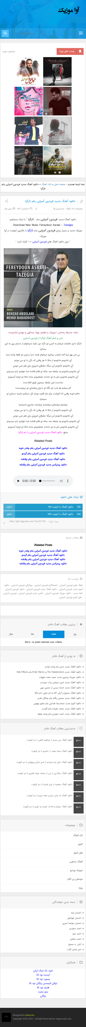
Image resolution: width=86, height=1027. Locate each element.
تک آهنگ (46, 184)
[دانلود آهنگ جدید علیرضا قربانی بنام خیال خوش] (28, 71)
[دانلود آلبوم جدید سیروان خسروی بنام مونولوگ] (57, 71)
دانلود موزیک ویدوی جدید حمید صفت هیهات (60, 677)
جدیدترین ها (58, 208)
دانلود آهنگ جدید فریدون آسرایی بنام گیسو (43, 454)
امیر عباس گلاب (74, 950)
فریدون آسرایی (39, 242)
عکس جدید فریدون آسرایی (31, 593)
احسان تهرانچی (74, 918)
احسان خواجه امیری (71, 923)
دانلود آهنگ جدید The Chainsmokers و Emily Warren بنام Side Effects (49, 672)
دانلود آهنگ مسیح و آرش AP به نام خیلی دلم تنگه (58, 693)
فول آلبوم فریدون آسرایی (70, 597)
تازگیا (30, 230)
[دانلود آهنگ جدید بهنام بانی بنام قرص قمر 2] (57, 160)
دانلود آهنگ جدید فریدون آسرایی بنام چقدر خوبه (43, 448)
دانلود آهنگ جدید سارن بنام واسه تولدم (63, 667)
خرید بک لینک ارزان (43, 971)
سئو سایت (43, 992)
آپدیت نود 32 (43, 975)
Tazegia (68, 225)
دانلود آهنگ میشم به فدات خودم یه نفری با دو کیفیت (48, 807)
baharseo (29, 1015)
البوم (80, 844)
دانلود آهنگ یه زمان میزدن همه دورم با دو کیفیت (50, 796)
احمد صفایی (75, 939)
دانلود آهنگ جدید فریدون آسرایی (42, 589)
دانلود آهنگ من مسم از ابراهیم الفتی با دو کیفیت (50, 740)
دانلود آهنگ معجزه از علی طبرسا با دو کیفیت (52, 784)
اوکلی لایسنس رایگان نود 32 (43, 983)
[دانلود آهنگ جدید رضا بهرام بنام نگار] (57, 101)
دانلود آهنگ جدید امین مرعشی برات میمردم (61, 683)
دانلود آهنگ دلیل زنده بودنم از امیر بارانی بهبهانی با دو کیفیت (44, 762)
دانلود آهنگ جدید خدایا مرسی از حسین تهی (60, 688)
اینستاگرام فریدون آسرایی (46, 585)
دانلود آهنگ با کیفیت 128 (64, 507)
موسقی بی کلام (75, 879)
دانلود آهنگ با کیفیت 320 (64, 514)
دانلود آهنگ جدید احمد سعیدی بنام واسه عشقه (59, 714)
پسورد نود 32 (43, 979)
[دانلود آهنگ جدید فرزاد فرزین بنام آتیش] (28, 130)
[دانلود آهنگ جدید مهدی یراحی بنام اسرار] (57, 130)
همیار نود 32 (43, 988)
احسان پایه (76, 913)
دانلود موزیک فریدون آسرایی (58, 593)
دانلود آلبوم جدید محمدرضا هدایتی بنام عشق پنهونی (57, 704)
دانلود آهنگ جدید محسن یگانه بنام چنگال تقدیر (59, 698)
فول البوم (78, 853)
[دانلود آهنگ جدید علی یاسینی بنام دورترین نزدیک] (28, 160)
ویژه (81, 888)
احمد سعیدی (75, 929)
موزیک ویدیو (76, 870)
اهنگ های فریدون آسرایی (71, 585)
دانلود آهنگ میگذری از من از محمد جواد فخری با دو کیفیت (45, 773)
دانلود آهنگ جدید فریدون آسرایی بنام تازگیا (50, 201)
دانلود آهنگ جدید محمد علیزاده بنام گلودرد (61, 709)
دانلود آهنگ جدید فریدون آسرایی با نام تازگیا (40, 432)
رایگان (43, 996)
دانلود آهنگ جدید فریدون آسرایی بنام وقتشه (43, 459)
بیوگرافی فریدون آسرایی (21, 585)
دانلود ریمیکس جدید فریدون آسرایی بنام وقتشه (43, 465)
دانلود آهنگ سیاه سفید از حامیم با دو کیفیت (52, 751)
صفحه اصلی (59, 184)
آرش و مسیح (74, 944)
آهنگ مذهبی (76, 862)
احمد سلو (77, 934)
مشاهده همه (8, 52)
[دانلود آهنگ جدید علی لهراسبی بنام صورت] (28, 101)
